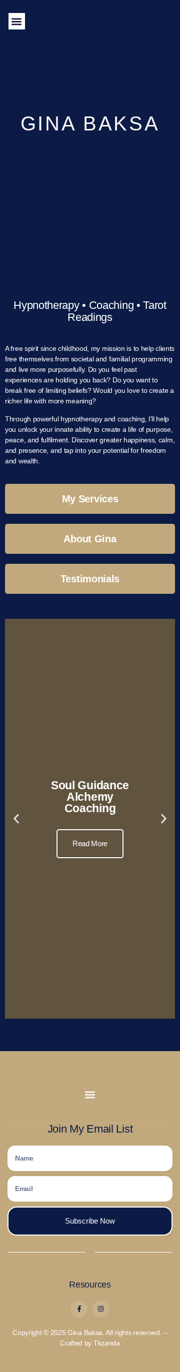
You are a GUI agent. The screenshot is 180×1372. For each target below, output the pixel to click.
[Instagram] (101, 1309)
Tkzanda (107, 1343)
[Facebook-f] (79, 1309)
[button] (16, 21)
